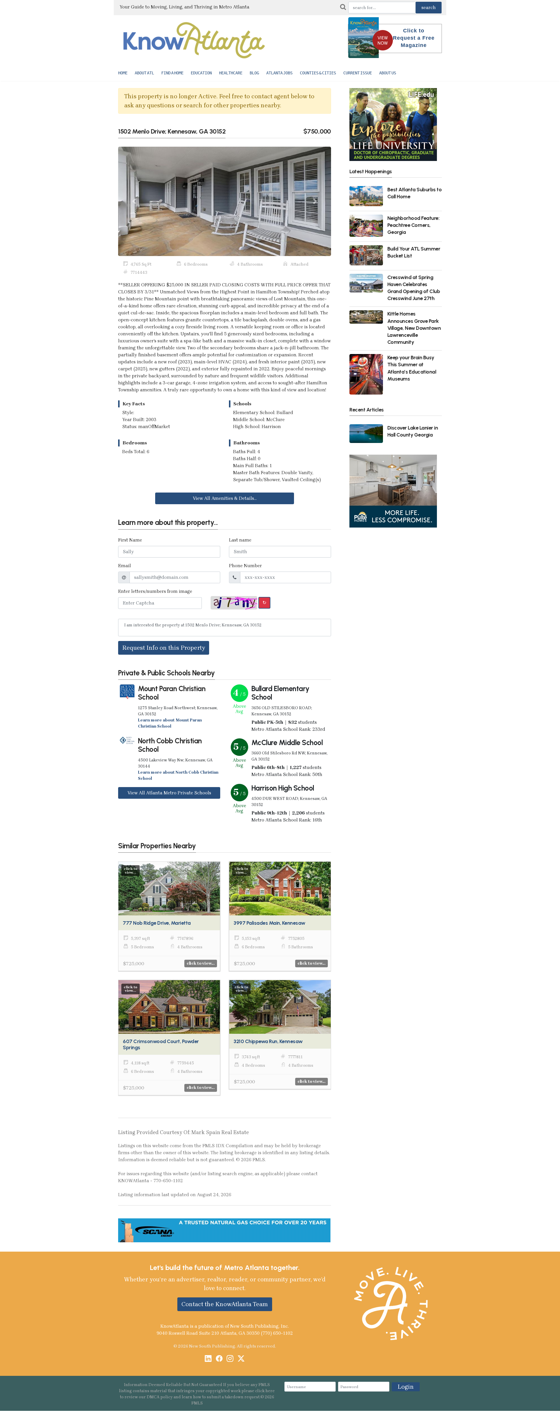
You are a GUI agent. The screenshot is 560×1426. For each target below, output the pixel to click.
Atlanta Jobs (279, 73)
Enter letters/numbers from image (155, 591)
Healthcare (230, 73)
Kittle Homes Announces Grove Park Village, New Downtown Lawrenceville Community (414, 328)
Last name (240, 540)
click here (265, 1390)
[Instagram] (230, 1359)
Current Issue (357, 73)
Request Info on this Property (163, 647)
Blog (254, 73)
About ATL (144, 73)
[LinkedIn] (208, 1359)
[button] (134, 201)
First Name (130, 540)
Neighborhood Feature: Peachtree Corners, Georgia (413, 225)
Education (201, 73)
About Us (387, 73)
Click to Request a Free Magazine (414, 38)
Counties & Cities (318, 73)
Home (122, 73)
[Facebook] (219, 1359)
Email (124, 565)
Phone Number (245, 565)
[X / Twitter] (241, 1359)
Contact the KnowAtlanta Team (224, 1304)
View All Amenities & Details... (225, 498)
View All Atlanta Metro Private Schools (169, 793)
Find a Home (172, 73)
